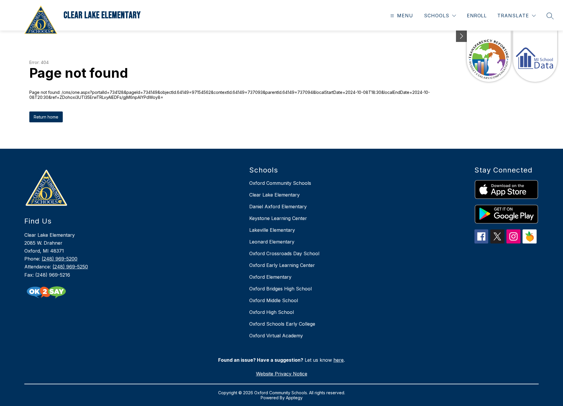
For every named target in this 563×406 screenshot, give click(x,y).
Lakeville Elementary (272, 230)
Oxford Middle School (273, 300)
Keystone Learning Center (278, 218)
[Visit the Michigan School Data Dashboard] (535, 56)
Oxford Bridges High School (280, 289)
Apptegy (294, 397)
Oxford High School (271, 312)
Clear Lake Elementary (274, 195)
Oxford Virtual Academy (276, 336)
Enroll (476, 15)
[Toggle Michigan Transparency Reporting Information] (461, 36)
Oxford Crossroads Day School (284, 253)
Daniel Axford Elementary (278, 206)
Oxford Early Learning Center (282, 265)
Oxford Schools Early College (282, 324)
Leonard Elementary (271, 242)
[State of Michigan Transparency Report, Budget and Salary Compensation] (489, 56)
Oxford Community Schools (280, 183)
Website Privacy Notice (281, 374)
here (338, 360)
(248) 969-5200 (59, 259)
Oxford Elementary (270, 277)
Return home (46, 116)
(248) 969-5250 (70, 267)
